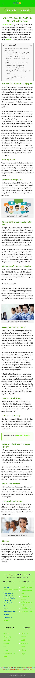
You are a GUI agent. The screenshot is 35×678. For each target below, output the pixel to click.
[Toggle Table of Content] (29, 45)
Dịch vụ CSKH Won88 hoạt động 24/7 (18, 53)
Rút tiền (6, 643)
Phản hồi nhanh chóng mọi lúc (17, 56)
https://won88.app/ (11, 590)
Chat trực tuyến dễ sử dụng (17, 67)
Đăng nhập (7, 637)
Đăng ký (6, 633)
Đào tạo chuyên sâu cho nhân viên (17, 63)
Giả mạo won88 (26, 611)
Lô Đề (23, 640)
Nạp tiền (7, 640)
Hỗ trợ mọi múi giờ (15, 55)
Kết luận (9, 79)
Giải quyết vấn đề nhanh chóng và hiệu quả (19, 72)
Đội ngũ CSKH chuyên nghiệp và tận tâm (18, 60)
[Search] (33, 3)
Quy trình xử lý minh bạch (16, 75)
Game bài (24, 633)
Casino (23, 637)
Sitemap (7, 620)
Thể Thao (24, 643)
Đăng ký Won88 (23, 435)
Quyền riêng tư (26, 587)
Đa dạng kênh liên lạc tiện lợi (15, 65)
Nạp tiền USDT (26, 608)
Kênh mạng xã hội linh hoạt (17, 69)
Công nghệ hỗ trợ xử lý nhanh (17, 77)
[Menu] (2, 3)
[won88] (17, 3)
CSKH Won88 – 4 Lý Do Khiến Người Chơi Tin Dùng (16, 49)
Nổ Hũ (23, 647)
